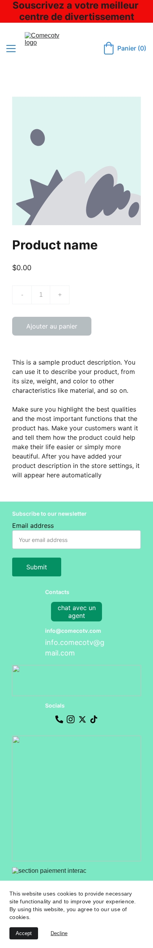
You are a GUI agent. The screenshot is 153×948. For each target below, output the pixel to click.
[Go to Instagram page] (71, 719)
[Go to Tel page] (59, 719)
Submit (36, 567)
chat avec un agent (77, 611)
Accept (24, 933)
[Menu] (11, 48)
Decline (59, 933)
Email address (33, 525)
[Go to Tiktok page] (94, 719)
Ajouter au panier (51, 326)
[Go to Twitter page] (82, 719)
